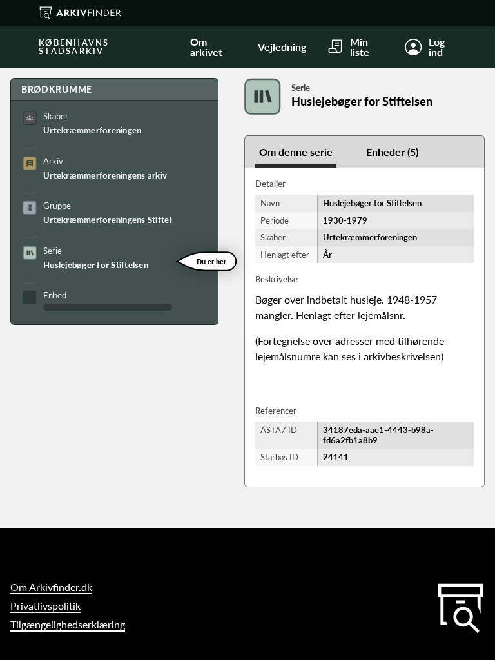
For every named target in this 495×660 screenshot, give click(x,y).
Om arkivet (206, 46)
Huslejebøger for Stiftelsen (95, 265)
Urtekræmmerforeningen (92, 130)
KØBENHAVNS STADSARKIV (74, 46)
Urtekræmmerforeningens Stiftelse (107, 220)
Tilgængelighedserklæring (67, 624)
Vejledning (282, 47)
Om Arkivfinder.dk (51, 587)
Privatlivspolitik (45, 605)
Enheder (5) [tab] (392, 152)
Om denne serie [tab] (296, 152)
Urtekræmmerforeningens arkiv (105, 175)
